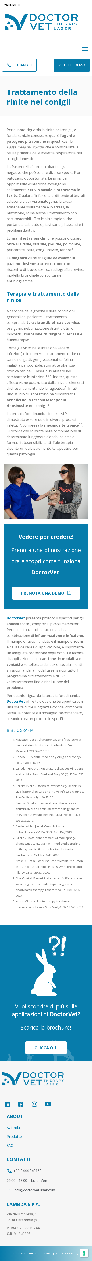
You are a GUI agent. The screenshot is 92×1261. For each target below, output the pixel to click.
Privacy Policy (70, 1253)
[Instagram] (34, 1104)
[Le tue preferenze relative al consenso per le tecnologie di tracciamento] (84, 1253)
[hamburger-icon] (85, 49)
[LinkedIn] (7, 1104)
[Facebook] (21, 1104)
